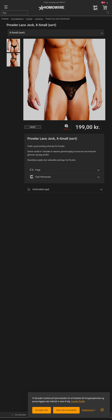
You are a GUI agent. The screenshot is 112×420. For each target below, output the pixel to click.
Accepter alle (41, 410)
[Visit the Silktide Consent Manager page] (102, 410)
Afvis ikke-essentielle (66, 410)
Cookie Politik (78, 401)
